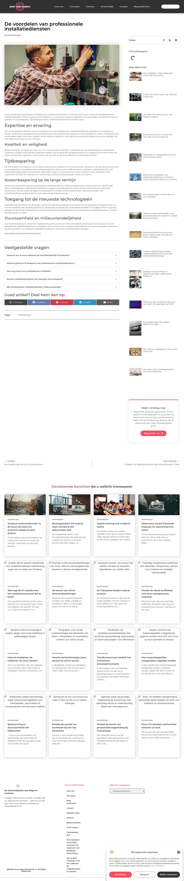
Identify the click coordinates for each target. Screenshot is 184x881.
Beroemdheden (74, 823)
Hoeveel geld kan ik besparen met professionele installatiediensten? (62, 263)
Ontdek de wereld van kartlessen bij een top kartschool (64, 727)
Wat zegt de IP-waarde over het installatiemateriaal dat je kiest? (24, 593)
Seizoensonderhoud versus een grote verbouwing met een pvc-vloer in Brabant (158, 234)
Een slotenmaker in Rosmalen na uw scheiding (158, 195)
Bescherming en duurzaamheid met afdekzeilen (18, 727)
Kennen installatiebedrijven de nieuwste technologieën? (62, 279)
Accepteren (120, 874)
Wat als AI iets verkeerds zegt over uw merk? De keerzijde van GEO (159, 303)
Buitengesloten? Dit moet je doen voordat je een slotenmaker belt (67, 526)
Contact (123, 6)
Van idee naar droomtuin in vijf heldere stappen (157, 115)
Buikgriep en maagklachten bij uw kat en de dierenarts (159, 156)
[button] (178, 852)
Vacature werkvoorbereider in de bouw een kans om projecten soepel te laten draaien (160, 215)
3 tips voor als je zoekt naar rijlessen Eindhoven (160, 95)
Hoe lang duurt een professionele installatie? (62, 271)
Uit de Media (107, 6)
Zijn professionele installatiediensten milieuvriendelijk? (62, 287)
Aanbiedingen (14, 35)
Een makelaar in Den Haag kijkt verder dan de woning (158, 74)
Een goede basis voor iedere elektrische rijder (156, 323)
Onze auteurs (73, 827)
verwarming (43, 150)
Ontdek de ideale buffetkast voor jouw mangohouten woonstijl (157, 593)
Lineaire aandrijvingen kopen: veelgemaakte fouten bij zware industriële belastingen (157, 253)
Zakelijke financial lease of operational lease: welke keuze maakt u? (157, 273)
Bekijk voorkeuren (168, 874)
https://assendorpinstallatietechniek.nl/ (23, 233)
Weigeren (144, 874)
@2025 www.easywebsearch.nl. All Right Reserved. (26, 870)
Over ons (59, 6)
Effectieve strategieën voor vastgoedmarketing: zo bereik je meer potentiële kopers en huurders (160, 177)
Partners (90, 6)
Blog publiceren (142, 6)
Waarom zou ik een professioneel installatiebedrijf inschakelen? (62, 255)
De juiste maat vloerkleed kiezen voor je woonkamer (158, 370)
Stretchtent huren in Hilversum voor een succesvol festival (158, 135)
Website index (73, 813)
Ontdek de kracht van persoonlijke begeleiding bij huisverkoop (112, 727)
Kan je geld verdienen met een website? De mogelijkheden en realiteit (73, 865)
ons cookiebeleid (157, 866)
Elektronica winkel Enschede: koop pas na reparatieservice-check (157, 526)
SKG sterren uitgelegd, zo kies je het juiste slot (160, 350)
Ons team (75, 6)
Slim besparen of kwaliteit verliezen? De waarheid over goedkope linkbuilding (73, 846)
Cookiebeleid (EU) (72, 833)
